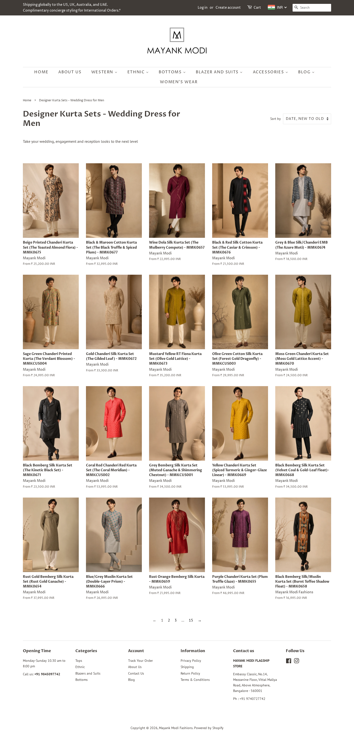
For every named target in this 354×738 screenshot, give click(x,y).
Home (41, 72)
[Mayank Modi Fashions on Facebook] (288, 662)
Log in (203, 7)
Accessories (269, 72)
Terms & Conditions (195, 679)
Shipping (187, 667)
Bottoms (171, 72)
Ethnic (136, 72)
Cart (257, 7)
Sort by (275, 118)
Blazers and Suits (87, 673)
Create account (228, 7)
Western (103, 72)
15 (191, 620)
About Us (69, 72)
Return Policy (190, 673)
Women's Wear (178, 82)
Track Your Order (140, 660)
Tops (78, 660)
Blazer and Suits (218, 72)
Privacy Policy (191, 660)
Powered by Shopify (208, 728)
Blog (305, 72)
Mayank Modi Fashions (176, 728)
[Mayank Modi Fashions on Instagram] (296, 662)
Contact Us (136, 673)
